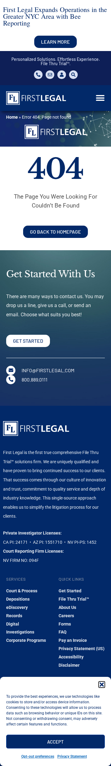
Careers (66, 615)
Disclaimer (69, 665)
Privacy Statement (72, 756)
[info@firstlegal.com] (10, 370)
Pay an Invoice (73, 640)
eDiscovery (17, 607)
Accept (55, 741)
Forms (65, 624)
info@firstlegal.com (48, 370)
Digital (12, 624)
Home (12, 117)
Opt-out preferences (37, 756)
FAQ (63, 632)
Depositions (18, 599)
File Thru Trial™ (74, 599)
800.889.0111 (34, 379)
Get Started (70, 590)
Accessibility (71, 656)
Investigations (20, 632)
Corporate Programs (26, 640)
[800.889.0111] (10, 379)
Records (14, 615)
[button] (102, 684)
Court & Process (21, 590)
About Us (67, 607)
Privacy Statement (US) (82, 648)
